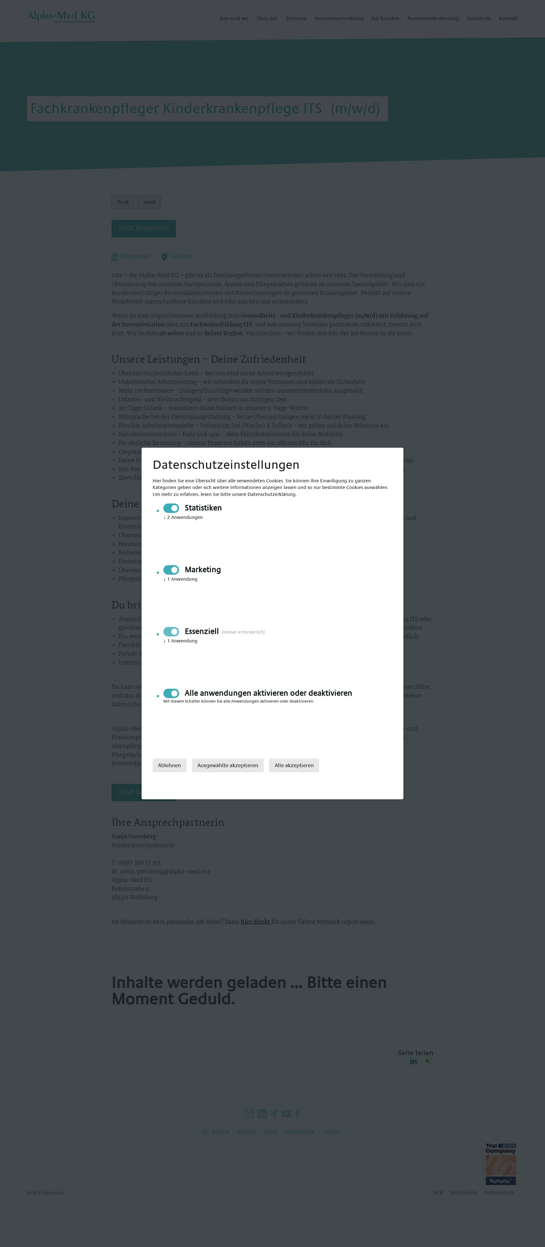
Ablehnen (169, 765)
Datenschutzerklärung (272, 494)
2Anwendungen (183, 517)
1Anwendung (180, 579)
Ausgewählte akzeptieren (227, 765)
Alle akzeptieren (294, 765)
